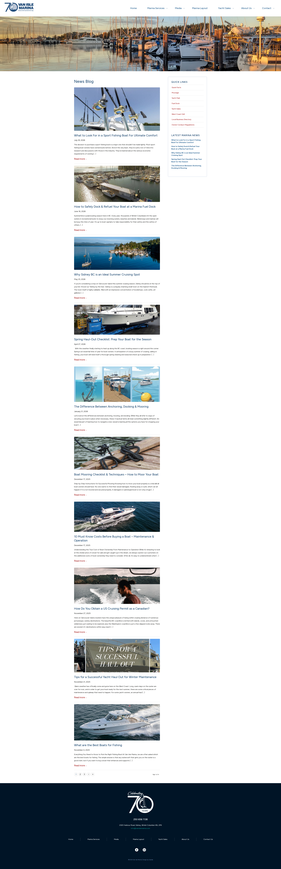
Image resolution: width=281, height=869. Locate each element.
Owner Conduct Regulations (183, 125)
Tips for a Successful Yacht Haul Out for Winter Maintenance (115, 677)
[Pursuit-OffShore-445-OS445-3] (117, 109)
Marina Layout (138, 839)
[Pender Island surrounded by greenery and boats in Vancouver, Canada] (117, 253)
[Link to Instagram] (144, 850)
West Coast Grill (178, 114)
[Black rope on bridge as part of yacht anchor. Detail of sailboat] (117, 453)
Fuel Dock (175, 103)
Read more (79, 158)
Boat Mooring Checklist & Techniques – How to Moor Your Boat (116, 474)
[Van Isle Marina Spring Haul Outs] (117, 320)
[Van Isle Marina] (19, 9)
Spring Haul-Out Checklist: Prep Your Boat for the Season (112, 339)
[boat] (117, 517)
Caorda (151, 859)
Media (116, 839)
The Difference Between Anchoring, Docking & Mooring (111, 406)
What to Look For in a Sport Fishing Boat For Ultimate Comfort (116, 135)
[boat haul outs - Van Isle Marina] (117, 655)
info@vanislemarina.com (140, 828)
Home (70, 839)
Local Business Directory (181, 119)
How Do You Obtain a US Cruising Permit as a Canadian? (111, 608)
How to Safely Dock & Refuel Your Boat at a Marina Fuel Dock (115, 206)
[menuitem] (133, 8)
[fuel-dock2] (117, 184)
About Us (185, 839)
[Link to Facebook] (137, 850)
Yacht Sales (176, 109)
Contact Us (208, 839)
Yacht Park (176, 98)
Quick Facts (176, 87)
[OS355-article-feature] (117, 722)
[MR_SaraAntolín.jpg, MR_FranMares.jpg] (117, 586)
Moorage (175, 93)
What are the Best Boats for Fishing (98, 745)
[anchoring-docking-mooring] (117, 384)
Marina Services (93, 839)
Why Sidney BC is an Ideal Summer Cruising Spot (107, 274)
